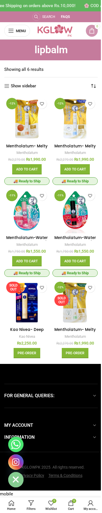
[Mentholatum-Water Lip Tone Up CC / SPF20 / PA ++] (75, 210)
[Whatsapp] (16, 444)
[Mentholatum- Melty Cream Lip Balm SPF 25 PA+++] (75, 118)
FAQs (65, 17)
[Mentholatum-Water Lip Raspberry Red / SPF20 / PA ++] (27, 210)
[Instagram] (16, 462)
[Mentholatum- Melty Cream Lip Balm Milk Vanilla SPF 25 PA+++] (75, 302)
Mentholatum (27, 153)
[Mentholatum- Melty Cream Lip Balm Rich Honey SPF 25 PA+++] (27, 118)
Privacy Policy (32, 475)
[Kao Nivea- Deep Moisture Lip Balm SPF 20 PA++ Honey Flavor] (27, 302)
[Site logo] (55, 30)
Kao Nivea (27, 336)
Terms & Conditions (65, 475)
